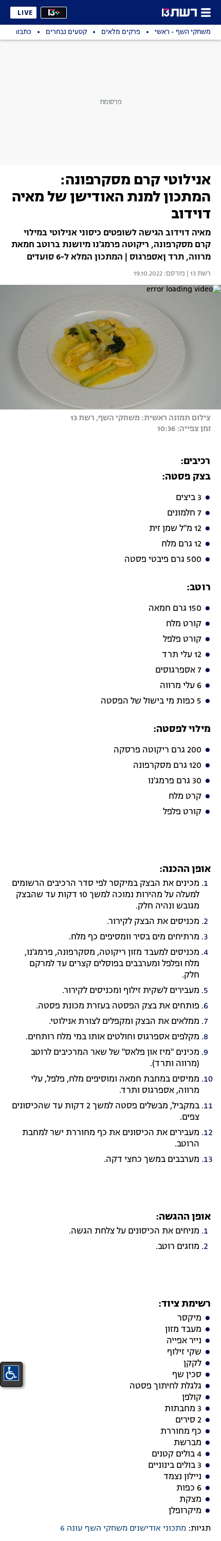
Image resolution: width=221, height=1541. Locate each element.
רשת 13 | (198, 274)
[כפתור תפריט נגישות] (11, 1373)
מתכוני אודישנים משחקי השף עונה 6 (123, 1528)
